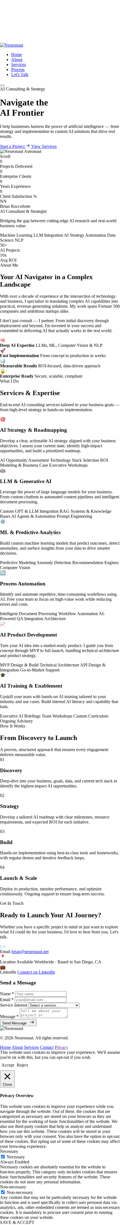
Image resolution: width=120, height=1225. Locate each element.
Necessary (16, 1157)
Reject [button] (22, 1065)
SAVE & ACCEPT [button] (17, 1222)
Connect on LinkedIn (36, 972)
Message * (9, 1016)
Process (18, 69)
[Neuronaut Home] (11, 45)
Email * (7, 999)
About (16, 59)
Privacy (61, 1047)
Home (16, 54)
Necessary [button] (9, 1151)
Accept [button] (7, 1065)
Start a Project (13, 146)
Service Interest (13, 1005)
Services (18, 64)
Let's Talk (19, 74)
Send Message (15, 1023)
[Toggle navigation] (2, 85)
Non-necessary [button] (13, 1186)
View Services (44, 146)
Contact (47, 1047)
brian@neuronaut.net (30, 951)
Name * (7, 993)
